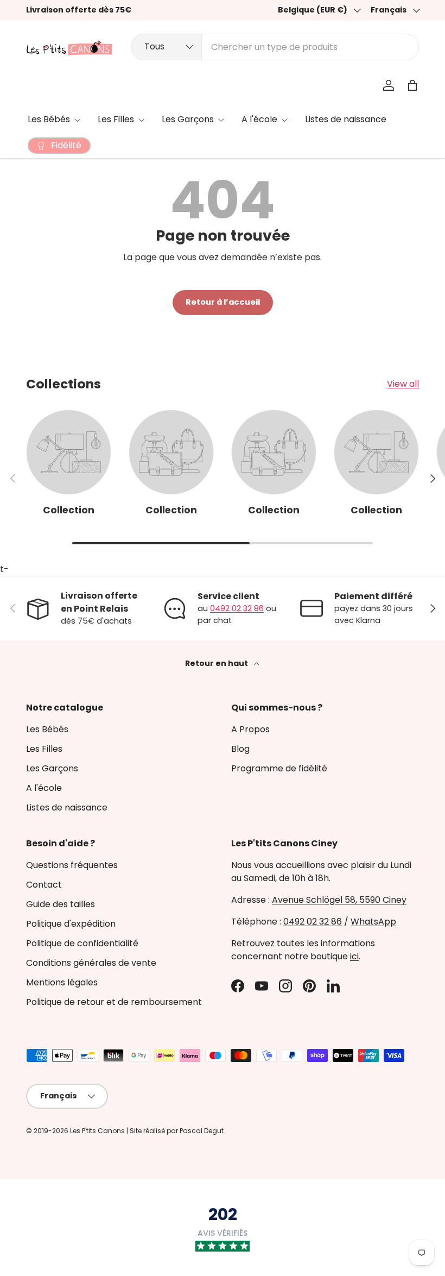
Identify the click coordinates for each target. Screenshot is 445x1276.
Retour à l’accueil (223, 302)
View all (403, 384)
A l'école (44, 788)
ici (354, 956)
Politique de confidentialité (82, 943)
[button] (412, 85)
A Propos (250, 729)
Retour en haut (217, 663)
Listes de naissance (345, 119)
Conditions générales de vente (91, 963)
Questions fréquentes (72, 865)
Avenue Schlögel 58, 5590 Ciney (339, 900)
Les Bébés (47, 729)
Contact (44, 884)
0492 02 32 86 (237, 608)
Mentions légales (62, 982)
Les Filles (44, 749)
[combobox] (274, 47)
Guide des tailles (60, 904)
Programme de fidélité (279, 768)
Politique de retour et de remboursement (114, 1002)
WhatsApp (373, 921)
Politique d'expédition (71, 923)
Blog (240, 749)
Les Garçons (52, 768)
